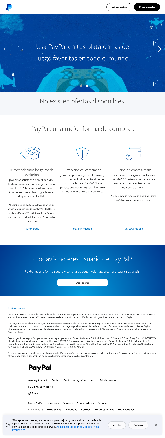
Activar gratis (31, 228)
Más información (82, 228)
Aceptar (117, 425)
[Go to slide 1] (87, 85)
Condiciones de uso (16, 308)
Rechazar (138, 425)
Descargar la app (133, 228)
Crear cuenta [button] (82, 282)
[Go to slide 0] (81, 85)
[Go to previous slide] (7, 49)
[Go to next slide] (158, 49)
